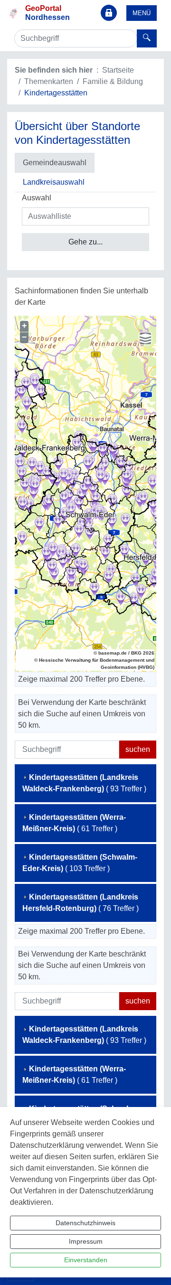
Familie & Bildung (113, 81)
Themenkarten (48, 81)
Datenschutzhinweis (85, 1223)
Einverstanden (85, 1260)
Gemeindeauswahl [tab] (54, 163)
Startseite (118, 70)
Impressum (86, 1241)
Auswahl (36, 198)
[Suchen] (147, 38)
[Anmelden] (109, 13)
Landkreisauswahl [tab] (54, 182)
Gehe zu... (85, 242)
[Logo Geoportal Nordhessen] (12, 13)
